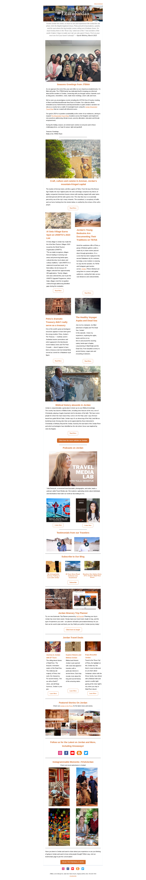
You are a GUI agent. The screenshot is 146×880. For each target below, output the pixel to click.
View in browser (98, 3)
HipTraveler (80, 616)
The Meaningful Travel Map (60, 116)
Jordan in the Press (66, 706)
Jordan (83, 269)
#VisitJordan (87, 762)
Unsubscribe (73, 876)
